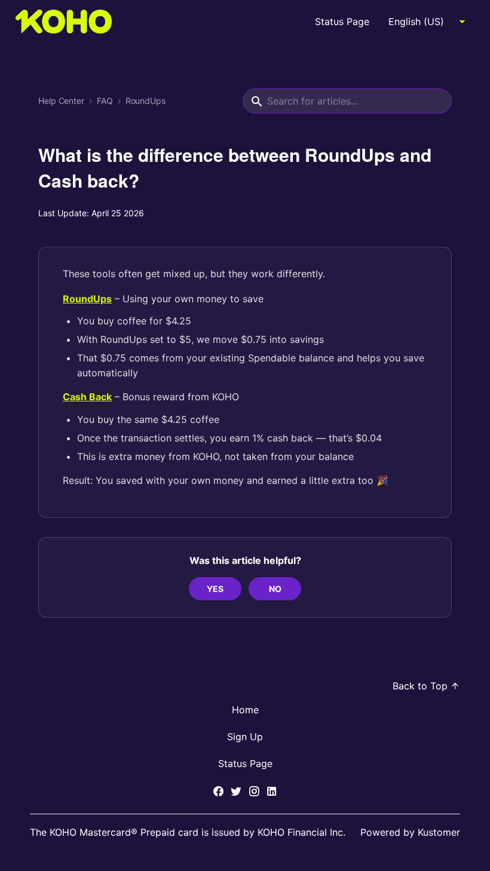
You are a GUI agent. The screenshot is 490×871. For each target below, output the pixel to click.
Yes (215, 589)
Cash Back (87, 397)
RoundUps (145, 101)
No (275, 589)
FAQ (105, 101)
